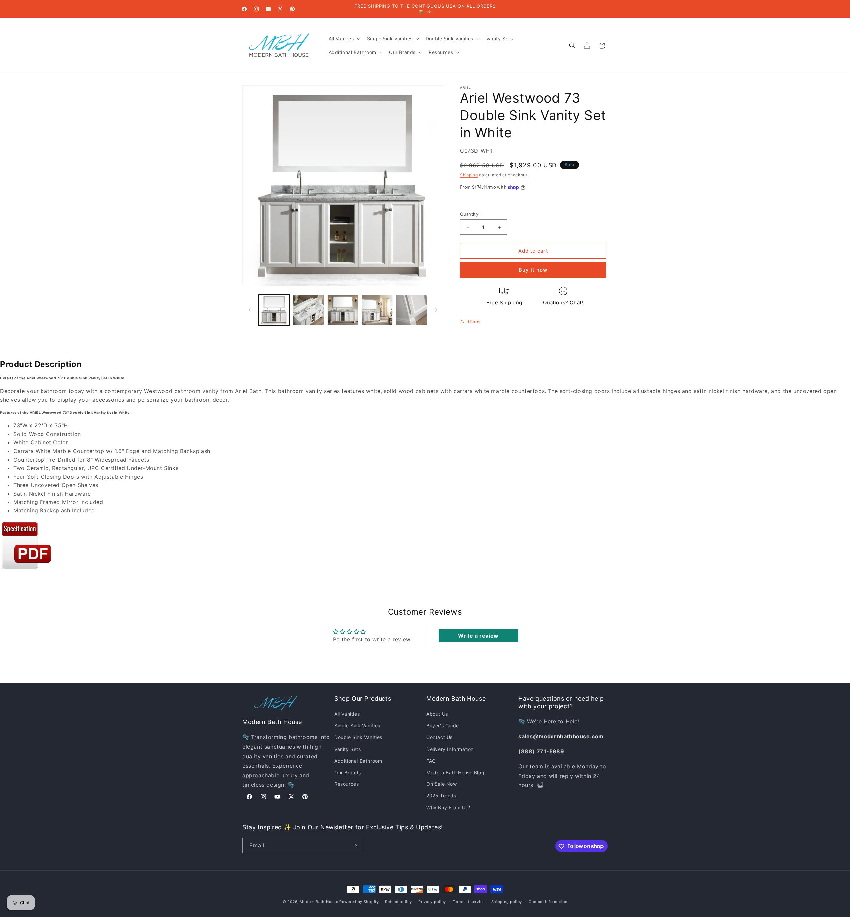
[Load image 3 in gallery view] (342, 310)
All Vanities (347, 714)
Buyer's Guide (442, 726)
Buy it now (533, 270)
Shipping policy (506, 901)
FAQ (431, 761)
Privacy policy (432, 901)
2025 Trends (441, 796)
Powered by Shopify (359, 901)
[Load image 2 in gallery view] (308, 310)
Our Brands (347, 772)
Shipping (469, 174)
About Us (437, 714)
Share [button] (473, 321)
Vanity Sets (347, 749)
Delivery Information (450, 749)
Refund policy (398, 901)
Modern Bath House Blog (455, 772)
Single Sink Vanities (357, 726)
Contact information (548, 901)
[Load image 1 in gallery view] (274, 310)
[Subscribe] (354, 846)
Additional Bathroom (358, 761)
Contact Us (439, 737)
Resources (346, 784)
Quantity (469, 214)
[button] (344, 39)
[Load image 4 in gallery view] (377, 310)
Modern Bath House (319, 901)
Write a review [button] (478, 635)
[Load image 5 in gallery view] (411, 310)
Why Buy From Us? (448, 807)
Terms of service (469, 901)
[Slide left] (249, 310)
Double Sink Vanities (358, 737)
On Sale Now (441, 784)
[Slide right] (436, 310)
